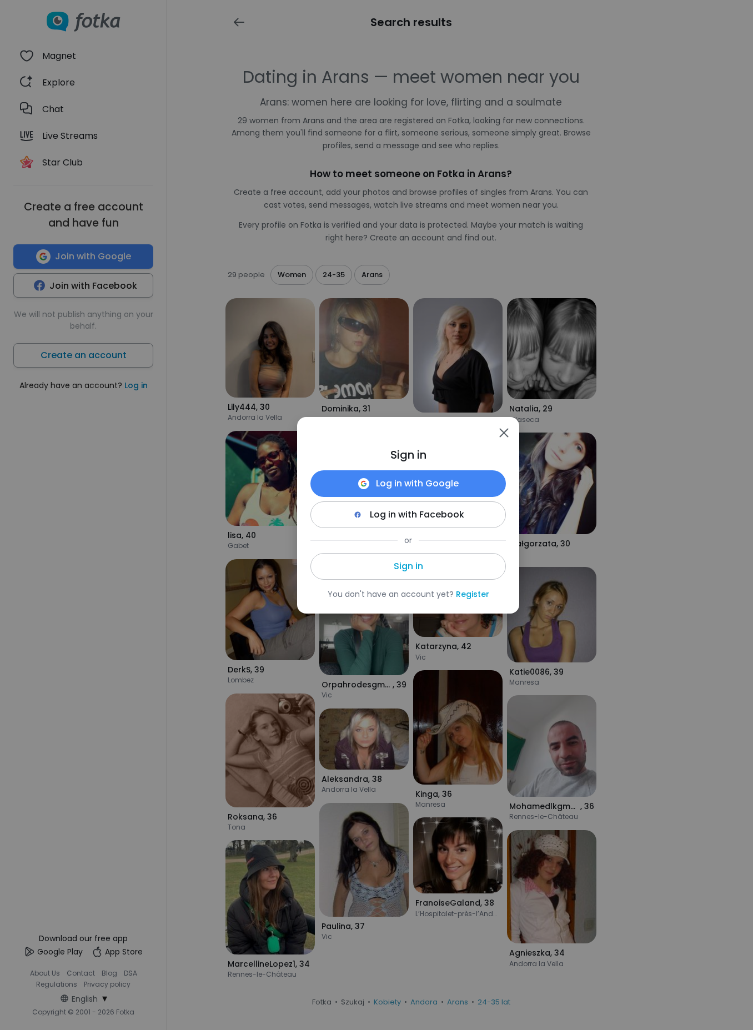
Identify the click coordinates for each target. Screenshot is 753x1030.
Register (472, 594)
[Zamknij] (504, 432)
